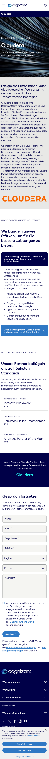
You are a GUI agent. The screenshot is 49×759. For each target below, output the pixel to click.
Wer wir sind (8, 689)
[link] (17, 5)
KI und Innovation (11, 697)
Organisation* (12, 538)
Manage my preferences (24, 757)
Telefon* (9, 548)
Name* (8, 518)
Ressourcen (8, 705)
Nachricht (10, 577)
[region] (24, 743)
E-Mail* (8, 528)
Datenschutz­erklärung (22, 621)
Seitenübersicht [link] (8, 726)
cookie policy (33, 736)
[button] (45, 5)
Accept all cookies (24, 744)
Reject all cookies (24, 750)
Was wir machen (11, 682)
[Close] (46, 730)
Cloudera (24, 475)
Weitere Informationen (14, 713)
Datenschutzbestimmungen (21, 647)
